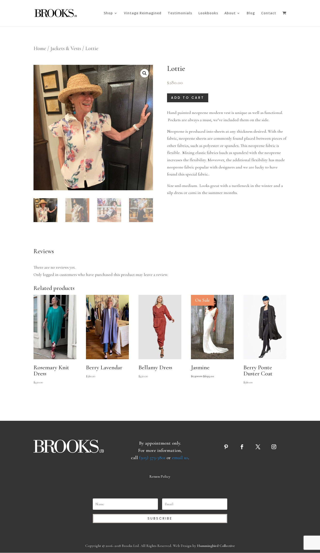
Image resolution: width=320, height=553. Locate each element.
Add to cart (187, 97)
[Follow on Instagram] (275, 447)
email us (180, 458)
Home (39, 48)
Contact (268, 13)
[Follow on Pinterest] (227, 447)
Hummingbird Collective (216, 545)
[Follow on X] (259, 447)
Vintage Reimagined (142, 13)
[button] (144, 73)
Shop (108, 13)
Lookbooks (208, 13)
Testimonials (180, 13)
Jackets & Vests (65, 48)
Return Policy (159, 476)
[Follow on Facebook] (243, 447)
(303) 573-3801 (152, 458)
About (230, 13)
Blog (251, 13)
